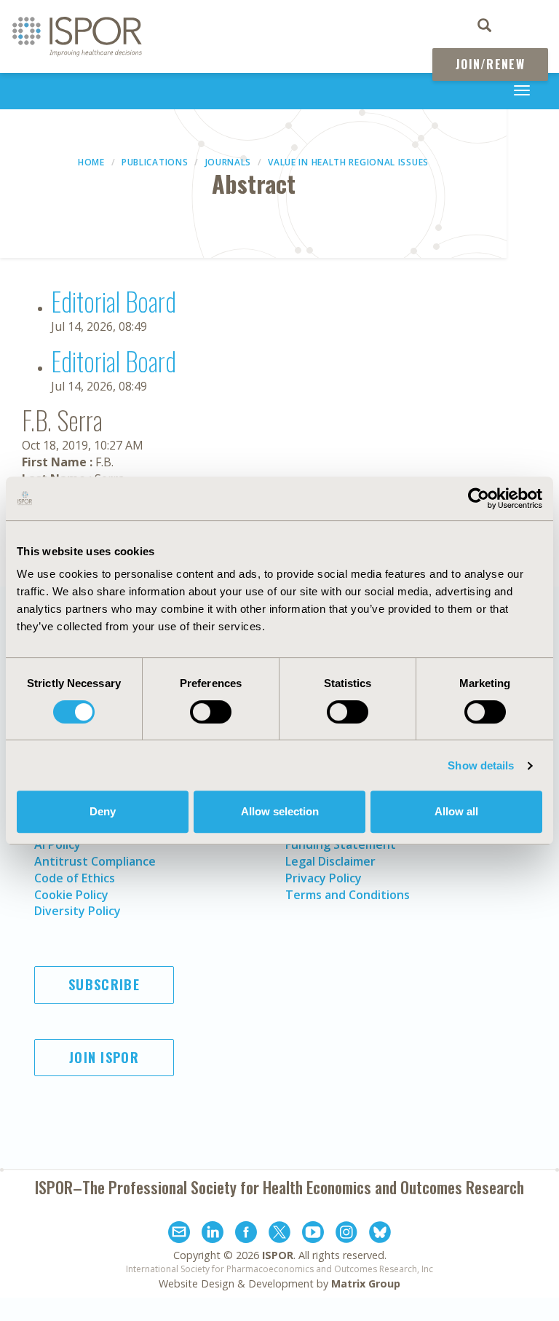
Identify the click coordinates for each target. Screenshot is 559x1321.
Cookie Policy (71, 895)
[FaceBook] (246, 1234)
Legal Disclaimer (330, 861)
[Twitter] (279, 1234)
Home (91, 162)
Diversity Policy (77, 911)
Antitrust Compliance (95, 861)
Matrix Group (365, 1283)
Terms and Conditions (347, 895)
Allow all (456, 811)
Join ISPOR (104, 1057)
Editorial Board (113, 300)
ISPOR (277, 1255)
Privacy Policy (323, 878)
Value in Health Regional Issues (348, 162)
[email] (179, 1234)
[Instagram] (346, 1234)
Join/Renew (490, 64)
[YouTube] (313, 1234)
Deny (103, 811)
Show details (481, 765)
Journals (228, 162)
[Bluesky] (380, 1234)
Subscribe (104, 984)
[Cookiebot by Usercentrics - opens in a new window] (478, 498)
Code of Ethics (74, 878)
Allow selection (280, 811)
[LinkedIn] (212, 1234)
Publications (155, 162)
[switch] (210, 712)
